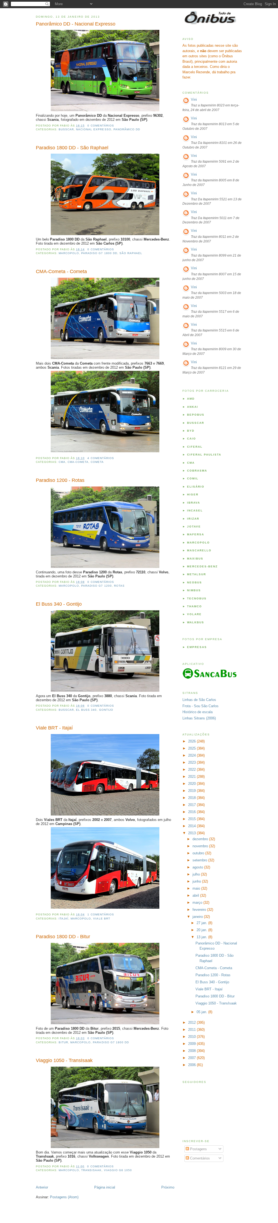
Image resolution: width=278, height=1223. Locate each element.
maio (196, 888)
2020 (192, 784)
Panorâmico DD (126, 129)
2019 (192, 791)
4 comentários (100, 458)
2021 (192, 777)
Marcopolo (69, 253)
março (197, 902)
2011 (192, 1030)
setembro (200, 860)
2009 (192, 1044)
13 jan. (202, 937)
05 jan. (202, 1012)
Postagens (198, 1149)
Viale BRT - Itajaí (54, 728)
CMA (62, 461)
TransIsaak (91, 1170)
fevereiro (199, 910)
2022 (192, 769)
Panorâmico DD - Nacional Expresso (75, 24)
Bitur (63, 1042)
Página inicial (104, 1187)
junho (197, 881)
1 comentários (100, 914)
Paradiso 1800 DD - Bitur (63, 936)
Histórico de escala (197, 712)
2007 (192, 1058)
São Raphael (130, 253)
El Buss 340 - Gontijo (59, 604)
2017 (192, 805)
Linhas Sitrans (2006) (199, 718)
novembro (200, 846)
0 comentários (100, 125)
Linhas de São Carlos (199, 700)
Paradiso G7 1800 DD (99, 253)
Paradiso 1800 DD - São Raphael (72, 147)
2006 (192, 1065)
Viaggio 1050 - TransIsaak (64, 1060)
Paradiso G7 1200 (96, 585)
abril (196, 895)
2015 (192, 819)
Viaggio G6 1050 (118, 1170)
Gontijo (106, 709)
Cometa (97, 461)
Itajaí (63, 918)
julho (196, 874)
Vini (194, 99)
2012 (192, 1022)
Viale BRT (101, 918)
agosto (198, 867)
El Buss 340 (86, 709)
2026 (192, 741)
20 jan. (202, 930)
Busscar (66, 129)
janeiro (198, 917)
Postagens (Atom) (64, 1197)
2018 (192, 798)
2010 (192, 1037)
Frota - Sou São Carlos (200, 706)
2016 (192, 812)
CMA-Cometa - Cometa (61, 271)
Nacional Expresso (93, 129)
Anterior (42, 1187)
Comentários (199, 1158)
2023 (192, 762)
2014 (192, 826)
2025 (192, 748)
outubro (198, 853)
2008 (192, 1051)
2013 (192, 833)
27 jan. (202, 923)
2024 (192, 755)
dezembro (200, 839)
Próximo (167, 1187)
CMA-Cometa (78, 461)
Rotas (119, 585)
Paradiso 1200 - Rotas (60, 480)
